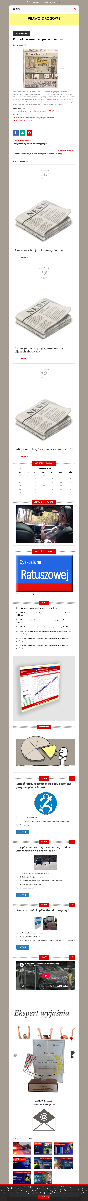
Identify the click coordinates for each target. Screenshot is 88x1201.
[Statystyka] (45, 750)
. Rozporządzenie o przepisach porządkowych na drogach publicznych (44, 627)
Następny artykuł (66, 150)
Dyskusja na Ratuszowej (25, 594)
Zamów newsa (49, 2)
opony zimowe (21, 111)
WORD (51, 111)
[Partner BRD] (44, 1065)
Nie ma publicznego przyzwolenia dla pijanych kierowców (39, 349)
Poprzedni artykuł (22, 140)
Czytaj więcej (21, 257)
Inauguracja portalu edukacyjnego (30, 144)
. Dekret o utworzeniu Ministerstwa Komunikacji (36, 608)
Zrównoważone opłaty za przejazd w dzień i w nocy (37, 154)
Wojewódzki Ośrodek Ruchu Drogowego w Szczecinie (35, 117)
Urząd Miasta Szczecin (24, 120)
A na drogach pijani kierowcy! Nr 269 (39, 250)
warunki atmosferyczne (37, 111)
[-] (43, 1148)
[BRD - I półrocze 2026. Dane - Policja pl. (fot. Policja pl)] (22, 1148)
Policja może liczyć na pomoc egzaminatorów (44, 449)
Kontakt (36, 2)
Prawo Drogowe (44, 19)
